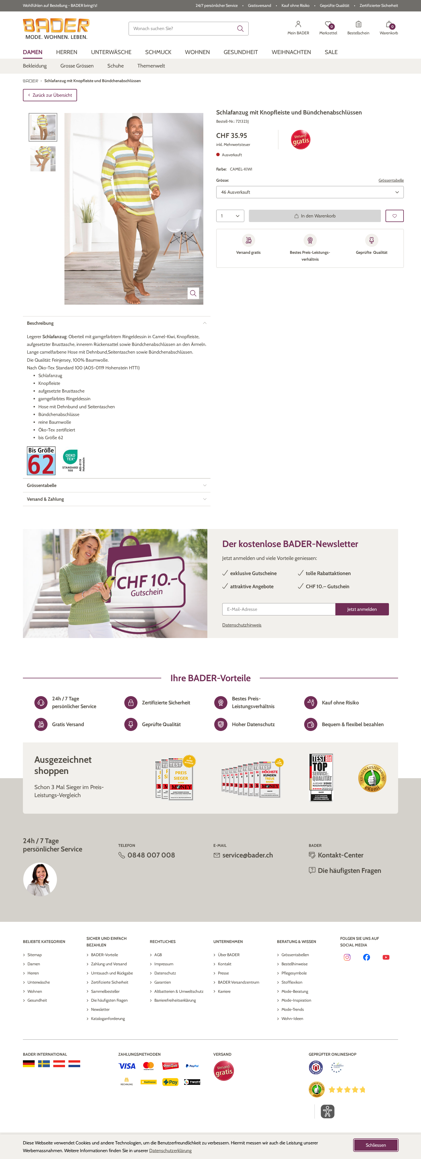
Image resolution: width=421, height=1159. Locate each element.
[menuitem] (32, 52)
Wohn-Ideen (292, 1018)
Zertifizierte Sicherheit (109, 982)
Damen (33, 963)
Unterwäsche (38, 982)
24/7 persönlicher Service (217, 5)
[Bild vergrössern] (193, 293)
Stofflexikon (292, 982)
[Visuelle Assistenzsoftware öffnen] (324, 1111)
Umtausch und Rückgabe (112, 973)
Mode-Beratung (295, 991)
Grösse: (222, 180)
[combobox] (189, 28)
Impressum (163, 963)
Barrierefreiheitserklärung (175, 1000)
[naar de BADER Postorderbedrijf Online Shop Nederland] (74, 1063)
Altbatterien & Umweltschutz (179, 991)
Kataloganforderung (108, 1018)
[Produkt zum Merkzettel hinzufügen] (394, 216)
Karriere (224, 991)
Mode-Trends (293, 1009)
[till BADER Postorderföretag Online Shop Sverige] (44, 1063)
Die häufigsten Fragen (109, 1000)
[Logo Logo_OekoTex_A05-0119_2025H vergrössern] (74, 461)
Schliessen (376, 1145)
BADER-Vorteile (104, 954)
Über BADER (228, 954)
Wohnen (34, 991)
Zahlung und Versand (109, 963)
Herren (33, 973)
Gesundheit (37, 1000)
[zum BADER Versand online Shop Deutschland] (29, 1063)
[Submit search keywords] (241, 28)
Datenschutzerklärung (170, 1150)
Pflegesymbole (294, 973)
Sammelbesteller (105, 991)
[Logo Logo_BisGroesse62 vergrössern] (41, 460)
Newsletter (100, 1009)
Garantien (162, 982)
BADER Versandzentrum (238, 982)
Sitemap (34, 954)
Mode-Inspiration (296, 1000)
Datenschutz (165, 973)
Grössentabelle (391, 180)
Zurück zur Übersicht (52, 95)
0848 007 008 (151, 855)
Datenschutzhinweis (241, 625)
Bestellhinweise (295, 963)
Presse (223, 973)
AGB (158, 954)
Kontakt (224, 963)
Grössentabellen (295, 954)
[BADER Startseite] (56, 28)
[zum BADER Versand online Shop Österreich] (59, 1063)
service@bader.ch (248, 855)
